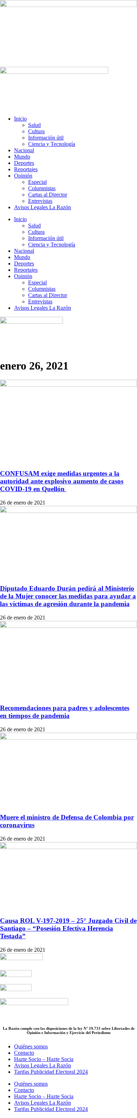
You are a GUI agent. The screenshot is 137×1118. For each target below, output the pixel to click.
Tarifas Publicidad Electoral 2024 (51, 1072)
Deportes (24, 163)
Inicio (20, 119)
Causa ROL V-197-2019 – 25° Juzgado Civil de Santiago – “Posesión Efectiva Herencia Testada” (68, 928)
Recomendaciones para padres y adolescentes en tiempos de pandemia (64, 711)
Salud (34, 125)
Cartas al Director (47, 195)
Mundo (22, 157)
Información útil (46, 138)
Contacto (24, 1053)
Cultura (36, 131)
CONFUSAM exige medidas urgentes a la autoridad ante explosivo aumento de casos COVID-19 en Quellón (61, 481)
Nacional (24, 150)
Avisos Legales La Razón (42, 207)
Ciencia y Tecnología (51, 144)
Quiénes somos (31, 1046)
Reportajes (26, 169)
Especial (37, 182)
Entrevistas (40, 201)
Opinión (23, 176)
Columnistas (42, 188)
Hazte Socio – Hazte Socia (43, 1059)
